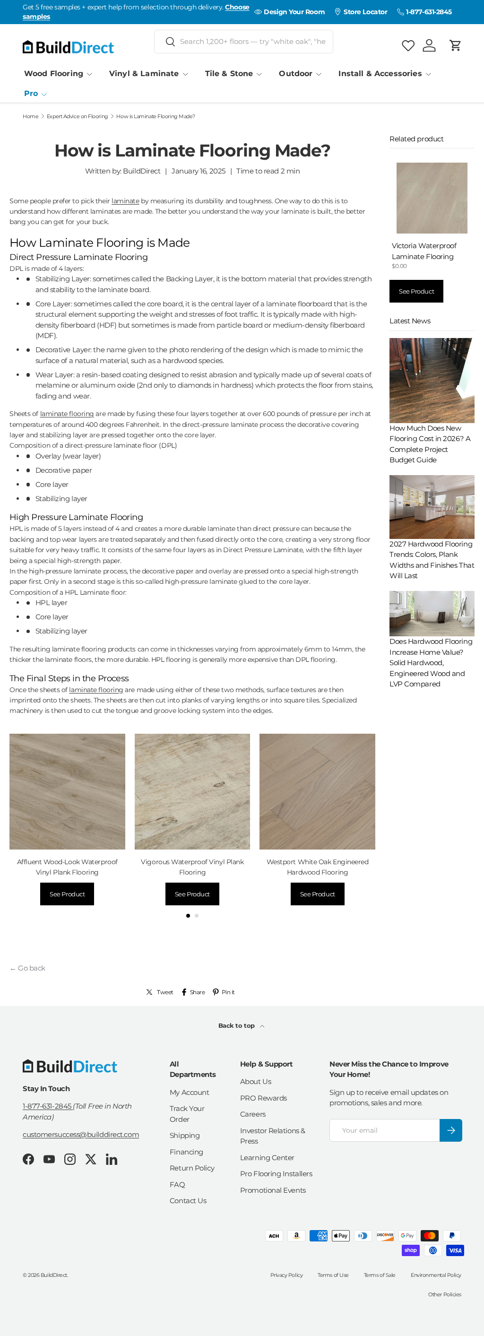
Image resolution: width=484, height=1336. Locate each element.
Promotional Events (273, 1190)
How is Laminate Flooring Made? (155, 116)
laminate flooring (67, 413)
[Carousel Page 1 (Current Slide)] (188, 916)
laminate (125, 201)
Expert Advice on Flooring (77, 116)
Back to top (237, 1025)
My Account (189, 1092)
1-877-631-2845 (48, 1106)
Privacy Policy (286, 1275)
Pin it (228, 992)
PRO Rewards (263, 1097)
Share (197, 992)
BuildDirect (54, 1275)
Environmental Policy (436, 1275)
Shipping (184, 1135)
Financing (186, 1151)
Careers (253, 1114)
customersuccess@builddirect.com (81, 1134)
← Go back (27, 967)
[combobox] (244, 41)
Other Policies (444, 1294)
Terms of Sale (380, 1275)
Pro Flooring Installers (276, 1173)
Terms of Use (333, 1275)
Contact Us (188, 1200)
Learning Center (267, 1157)
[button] (455, 45)
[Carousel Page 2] (197, 916)
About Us (255, 1081)
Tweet (165, 992)
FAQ (177, 1184)
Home (30, 116)
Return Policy (192, 1167)
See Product (67, 894)
